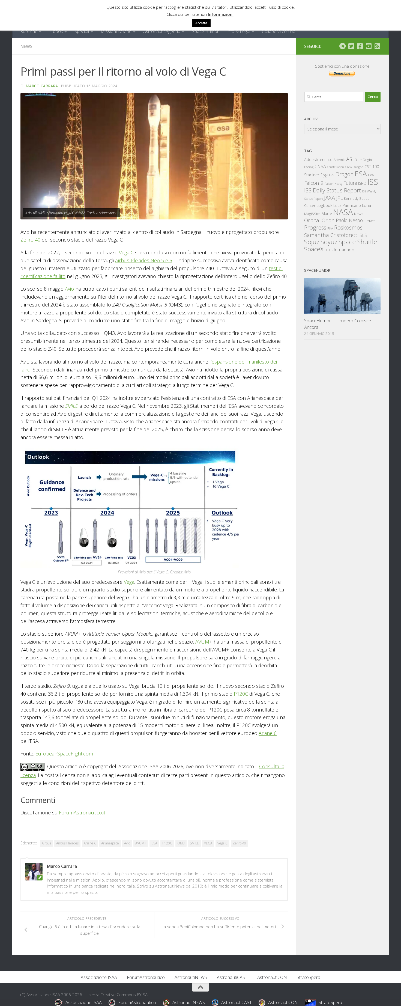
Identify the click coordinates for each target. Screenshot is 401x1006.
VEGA (208, 843)
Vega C (126, 252)
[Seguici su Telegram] (342, 46)
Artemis (339, 159)
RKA (330, 228)
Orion (328, 220)
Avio (69, 288)
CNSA (320, 166)
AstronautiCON (272, 977)
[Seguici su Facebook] (360, 46)
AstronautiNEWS (191, 977)
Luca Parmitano (347, 205)
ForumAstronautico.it (82, 812)
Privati (370, 220)
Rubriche (28, 31)
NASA (343, 212)
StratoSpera (308, 977)
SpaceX (314, 249)
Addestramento (318, 159)
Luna (366, 205)
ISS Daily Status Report (332, 190)
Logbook (324, 205)
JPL (339, 198)
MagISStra (312, 213)
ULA (327, 250)
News (26, 46)
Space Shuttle (358, 241)
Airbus (46, 843)
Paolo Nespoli (350, 220)
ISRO (362, 183)
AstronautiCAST (232, 977)
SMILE (71, 406)
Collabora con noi (279, 31)
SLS (363, 235)
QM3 (181, 843)
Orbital (312, 220)
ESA (154, 843)
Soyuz (329, 241)
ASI (350, 159)
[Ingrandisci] (231, 453)
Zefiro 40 (30, 239)
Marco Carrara (42, 85)
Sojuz (311, 241)
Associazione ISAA (99, 977)
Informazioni (221, 14)
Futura (350, 183)
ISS (372, 181)
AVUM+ (140, 843)
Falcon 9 (314, 182)
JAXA (329, 197)
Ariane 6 (268, 733)
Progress (315, 227)
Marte (327, 213)
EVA (371, 175)
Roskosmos (348, 227)
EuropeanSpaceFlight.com (64, 753)
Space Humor (205, 31)
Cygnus (327, 175)
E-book (56, 31)
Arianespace (110, 843)
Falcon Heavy (333, 183)
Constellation (335, 167)
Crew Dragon (354, 167)
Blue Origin (363, 159)
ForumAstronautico (146, 977)
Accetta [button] (201, 22)
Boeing (308, 167)
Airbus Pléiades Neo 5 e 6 (143, 260)
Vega (129, 582)
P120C (241, 693)
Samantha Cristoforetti (331, 234)
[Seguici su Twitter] (351, 46)
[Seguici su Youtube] (368, 46)
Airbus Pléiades (67, 843)
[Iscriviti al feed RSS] (377, 46)
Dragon (345, 174)
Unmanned (342, 249)
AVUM (202, 641)
